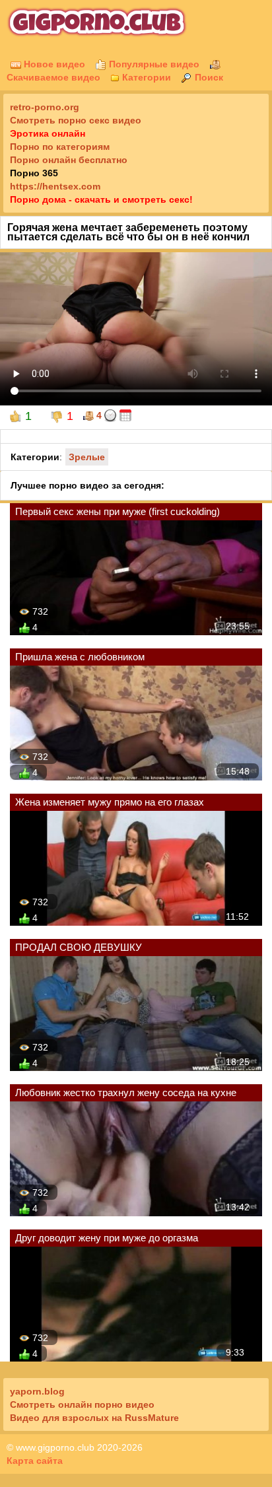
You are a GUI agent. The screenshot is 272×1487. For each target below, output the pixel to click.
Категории (145, 77)
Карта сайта (35, 1460)
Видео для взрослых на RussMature (94, 1417)
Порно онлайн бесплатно (68, 160)
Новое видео (53, 64)
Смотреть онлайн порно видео (82, 1404)
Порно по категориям (60, 146)
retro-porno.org (44, 107)
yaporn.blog (37, 1391)
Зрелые (87, 457)
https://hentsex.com (55, 186)
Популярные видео (152, 64)
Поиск (207, 77)
